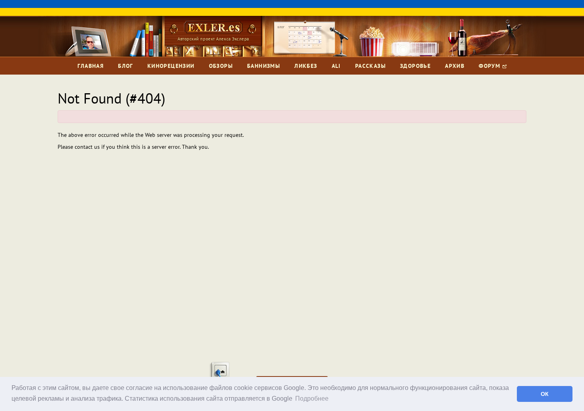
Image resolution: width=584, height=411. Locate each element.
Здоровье (415, 65)
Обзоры (221, 65)
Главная (90, 65)
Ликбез (305, 65)
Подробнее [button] (312, 398)
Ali (336, 65)
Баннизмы (263, 65)
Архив (454, 65)
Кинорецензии (171, 65)
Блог (125, 65)
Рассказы (370, 65)
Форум (490, 65)
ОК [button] (545, 394)
